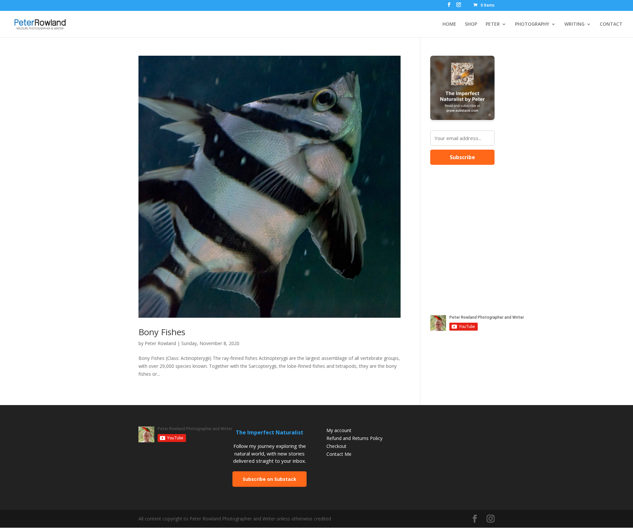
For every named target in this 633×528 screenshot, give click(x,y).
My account (338, 430)
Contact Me (338, 454)
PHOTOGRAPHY (532, 24)
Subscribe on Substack (269, 479)
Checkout (336, 446)
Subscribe (462, 157)
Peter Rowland (160, 343)
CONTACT (611, 24)
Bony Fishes (161, 332)
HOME (449, 24)
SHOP (471, 24)
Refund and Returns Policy (354, 438)
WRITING (574, 24)
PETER (493, 24)
